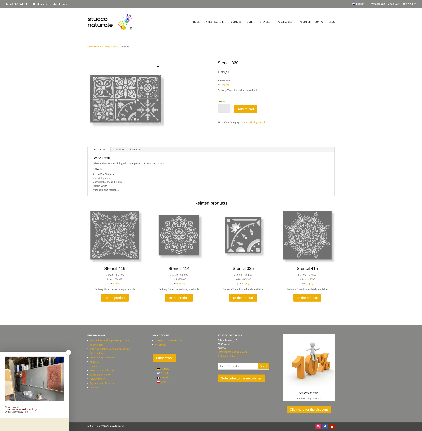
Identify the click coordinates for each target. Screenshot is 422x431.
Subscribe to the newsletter (241, 378)
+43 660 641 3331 (19, 4)
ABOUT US (305, 22)
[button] (158, 66)
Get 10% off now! (308, 392)
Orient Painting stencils (106, 46)
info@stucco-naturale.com (232, 351)
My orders (160, 344)
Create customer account (169, 340)
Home (90, 46)
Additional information (128, 149)
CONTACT (320, 22)
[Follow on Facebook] (325, 426)
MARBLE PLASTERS (214, 22)
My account (378, 4)
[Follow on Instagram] (318, 426)
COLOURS (236, 22)
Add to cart (246, 109)
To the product (114, 298)
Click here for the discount (309, 409)
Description (99, 149)
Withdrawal (164, 358)
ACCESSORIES (285, 22)
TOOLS (249, 22)
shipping (225, 84)
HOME (196, 22)
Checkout (393, 4)
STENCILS (265, 22)
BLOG (332, 22)
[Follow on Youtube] (332, 426)
